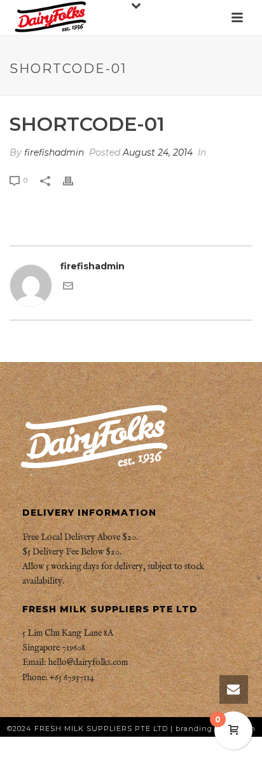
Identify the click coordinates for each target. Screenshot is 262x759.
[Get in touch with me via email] (68, 287)
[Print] (74, 180)
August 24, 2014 (158, 152)
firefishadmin (54, 152)
